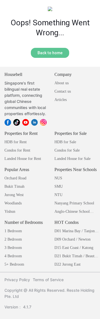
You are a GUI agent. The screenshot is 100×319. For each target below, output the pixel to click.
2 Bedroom (13, 239)
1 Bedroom (13, 231)
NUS (58, 178)
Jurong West (14, 195)
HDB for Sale (65, 142)
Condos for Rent (17, 150)
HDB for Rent (15, 142)
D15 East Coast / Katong (73, 248)
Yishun (9, 211)
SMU (58, 186)
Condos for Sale (67, 150)
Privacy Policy (17, 279)
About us (61, 83)
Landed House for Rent (22, 159)
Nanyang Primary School (74, 203)
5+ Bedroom (14, 264)
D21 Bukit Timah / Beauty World (75, 256)
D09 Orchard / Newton (72, 239)
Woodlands (13, 203)
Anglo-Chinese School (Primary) (72, 212)
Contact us (62, 91)
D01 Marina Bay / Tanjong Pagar (75, 231)
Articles (60, 100)
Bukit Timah (14, 186)
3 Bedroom (13, 248)
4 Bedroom (13, 256)
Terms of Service (48, 279)
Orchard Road (15, 178)
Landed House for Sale (72, 159)
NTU (58, 195)
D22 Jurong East (67, 264)
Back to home (50, 53)
